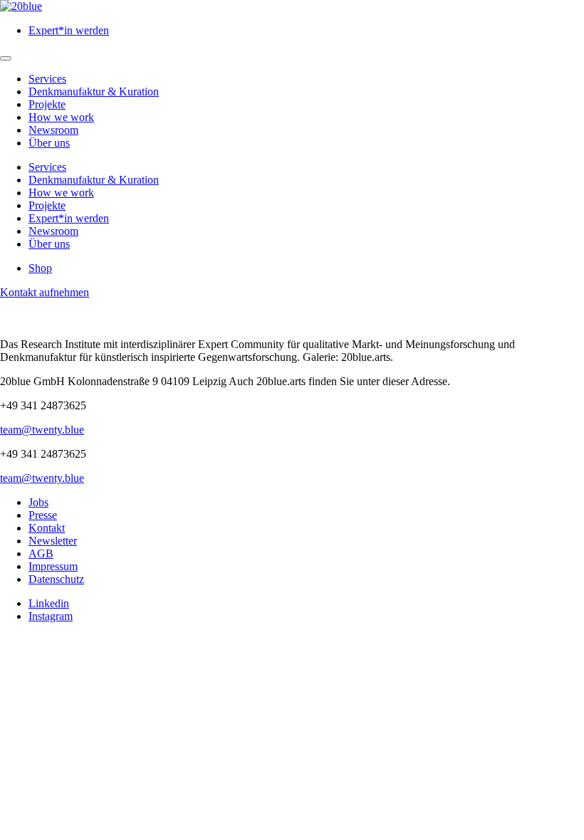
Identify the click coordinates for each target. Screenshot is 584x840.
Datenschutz (56, 579)
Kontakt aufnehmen (44, 292)
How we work (61, 117)
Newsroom (53, 130)
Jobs (38, 502)
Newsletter (52, 541)
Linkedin (48, 603)
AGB (40, 553)
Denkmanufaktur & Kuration (93, 91)
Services (47, 79)
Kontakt (46, 528)
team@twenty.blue (42, 430)
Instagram (50, 616)
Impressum (53, 566)
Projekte (47, 104)
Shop (40, 268)
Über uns (49, 143)
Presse (42, 515)
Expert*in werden (68, 30)
